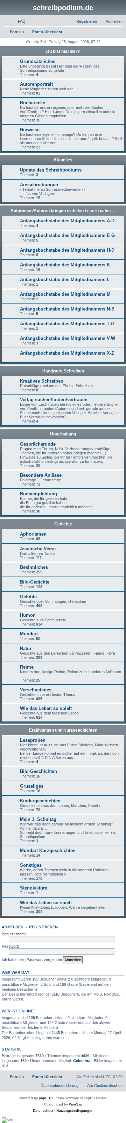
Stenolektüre (33, 888)
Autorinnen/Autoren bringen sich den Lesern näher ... (62, 210)
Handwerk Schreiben (63, 371)
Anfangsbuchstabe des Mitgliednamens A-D (67, 220)
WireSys (75, 1104)
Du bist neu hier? (63, 51)
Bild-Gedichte (34, 582)
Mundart (29, 633)
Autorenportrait (36, 84)
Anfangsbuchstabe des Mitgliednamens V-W (67, 338)
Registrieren (43, 927)
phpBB (44, 1098)
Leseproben (33, 740)
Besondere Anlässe (41, 475)
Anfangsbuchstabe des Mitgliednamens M (65, 294)
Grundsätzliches (37, 61)
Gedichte (63, 524)
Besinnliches (34, 567)
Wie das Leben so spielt (46, 708)
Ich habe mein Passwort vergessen (32, 959)
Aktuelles (63, 160)
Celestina (81, 1061)
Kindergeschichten (40, 800)
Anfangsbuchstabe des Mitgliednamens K (65, 264)
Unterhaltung (63, 434)
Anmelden (12, 927)
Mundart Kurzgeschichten (48, 850)
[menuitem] (19, 21)
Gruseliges (31, 786)
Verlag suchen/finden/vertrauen (54, 399)
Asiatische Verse (38, 548)
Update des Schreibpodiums (51, 170)
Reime (27, 667)
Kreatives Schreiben (41, 381)
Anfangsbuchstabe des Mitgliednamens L (65, 279)
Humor (27, 615)
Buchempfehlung (38, 493)
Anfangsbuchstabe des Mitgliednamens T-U (67, 323)
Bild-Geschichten (38, 771)
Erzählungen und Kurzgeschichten (63, 730)
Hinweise (30, 129)
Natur (25, 648)
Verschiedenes (35, 689)
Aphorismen (33, 534)
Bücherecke (32, 102)
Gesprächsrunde (38, 444)
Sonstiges (31, 865)
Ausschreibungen (39, 184)
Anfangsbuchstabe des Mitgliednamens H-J (67, 250)
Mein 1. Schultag (38, 819)
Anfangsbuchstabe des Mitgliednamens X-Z (67, 353)
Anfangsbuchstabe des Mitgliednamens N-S (67, 309)
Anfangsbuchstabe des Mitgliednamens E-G (67, 235)
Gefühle (28, 596)
